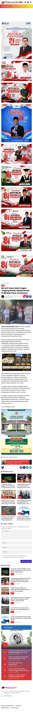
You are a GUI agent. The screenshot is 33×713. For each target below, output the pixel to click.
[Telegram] (27, 467)
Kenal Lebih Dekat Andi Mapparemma (15, 663)
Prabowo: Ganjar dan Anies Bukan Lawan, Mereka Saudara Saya (18, 657)
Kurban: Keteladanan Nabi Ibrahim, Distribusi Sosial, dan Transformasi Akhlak (24, 518)
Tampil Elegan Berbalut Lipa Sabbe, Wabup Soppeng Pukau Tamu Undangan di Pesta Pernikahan (24, 486)
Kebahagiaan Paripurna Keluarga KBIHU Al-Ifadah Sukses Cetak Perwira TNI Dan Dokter (24, 502)
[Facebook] (21, 467)
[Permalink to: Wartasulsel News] (3, 296)
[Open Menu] (28, 2)
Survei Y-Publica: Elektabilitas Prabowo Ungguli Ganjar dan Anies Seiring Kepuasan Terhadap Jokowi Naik (18, 669)
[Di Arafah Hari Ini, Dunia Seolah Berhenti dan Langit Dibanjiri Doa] (8, 510)
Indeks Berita (5, 708)
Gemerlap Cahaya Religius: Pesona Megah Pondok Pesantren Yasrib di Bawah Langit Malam (8, 486)
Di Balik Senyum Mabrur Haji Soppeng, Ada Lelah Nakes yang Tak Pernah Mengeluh (8, 502)
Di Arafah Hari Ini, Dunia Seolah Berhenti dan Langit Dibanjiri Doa (8, 518)
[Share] (30, 296)
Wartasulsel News (9, 296)
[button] (25, 2)
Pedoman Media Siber (7, 705)
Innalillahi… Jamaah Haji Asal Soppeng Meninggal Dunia (16, 675)
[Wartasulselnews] (12, 2)
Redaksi (18, 705)
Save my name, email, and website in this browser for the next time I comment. (15, 556)
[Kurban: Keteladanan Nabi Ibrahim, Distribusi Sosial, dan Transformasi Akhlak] (24, 510)
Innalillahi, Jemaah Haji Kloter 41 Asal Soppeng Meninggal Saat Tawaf (19, 651)
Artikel (3, 285)
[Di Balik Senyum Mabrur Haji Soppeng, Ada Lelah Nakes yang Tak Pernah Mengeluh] (8, 494)
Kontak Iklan (14, 708)
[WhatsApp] (30, 467)
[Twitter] (24, 467)
